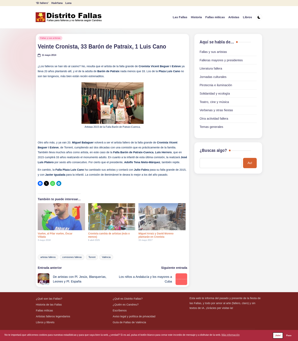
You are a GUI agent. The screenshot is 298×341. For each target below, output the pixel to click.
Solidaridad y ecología (215, 93)
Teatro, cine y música (214, 102)
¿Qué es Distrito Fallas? (128, 298)
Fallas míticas (44, 310)
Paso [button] (288, 335)
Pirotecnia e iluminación (216, 85)
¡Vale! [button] (278, 335)
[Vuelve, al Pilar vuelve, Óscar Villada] (61, 216)
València (106, 257)
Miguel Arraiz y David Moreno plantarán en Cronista (156, 235)
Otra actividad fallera (214, 118)
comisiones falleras (72, 257)
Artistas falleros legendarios (53, 316)
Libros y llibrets (45, 322)
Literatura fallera (211, 68)
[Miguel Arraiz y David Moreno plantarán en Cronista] (162, 216)
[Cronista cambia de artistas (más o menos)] (111, 216)
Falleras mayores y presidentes (221, 60)
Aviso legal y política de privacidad (134, 316)
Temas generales (211, 126)
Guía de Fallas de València (129, 322)
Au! (250, 163)
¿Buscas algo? (213, 150)
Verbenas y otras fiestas (216, 110)
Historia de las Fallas (49, 304)
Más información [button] (230, 335)
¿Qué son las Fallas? (49, 298)
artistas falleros (48, 257)
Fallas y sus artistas (50, 38)
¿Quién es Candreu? (126, 304)
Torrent (91, 257)
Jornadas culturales (213, 77)
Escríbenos (120, 310)
